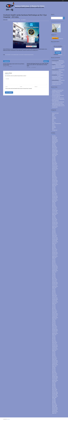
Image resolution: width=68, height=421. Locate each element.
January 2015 (54, 296)
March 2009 (54, 388)
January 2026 (54, 138)
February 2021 (54, 207)
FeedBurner (60, 54)
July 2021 (53, 202)
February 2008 (54, 405)
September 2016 (55, 270)
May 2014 (54, 307)
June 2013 (54, 321)
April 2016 (54, 277)
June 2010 (54, 368)
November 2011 (55, 346)
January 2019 (54, 236)
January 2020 (54, 220)
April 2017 (54, 262)
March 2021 (54, 206)
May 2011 (54, 354)
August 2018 (54, 243)
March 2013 (54, 325)
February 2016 (54, 279)
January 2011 (54, 359)
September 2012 (55, 333)
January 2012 (54, 343)
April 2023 (54, 175)
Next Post (46, 61)
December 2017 (55, 252)
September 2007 (55, 411)
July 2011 (53, 351)
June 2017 (54, 260)
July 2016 (53, 273)
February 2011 (54, 358)
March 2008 (54, 403)
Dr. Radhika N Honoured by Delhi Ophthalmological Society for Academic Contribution (57, 91)
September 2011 (55, 348)
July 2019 (53, 228)
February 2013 (54, 326)
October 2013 (54, 316)
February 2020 (54, 219)
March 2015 (54, 294)
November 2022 (55, 181)
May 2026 (54, 135)
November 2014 (55, 299)
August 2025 (54, 142)
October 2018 (54, 240)
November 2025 (55, 139)
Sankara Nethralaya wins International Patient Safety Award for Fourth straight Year (58, 95)
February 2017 (54, 265)
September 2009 (55, 380)
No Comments (23, 19)
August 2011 (54, 350)
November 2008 (55, 393)
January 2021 (54, 209)
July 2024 (53, 156)
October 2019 (54, 224)
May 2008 (54, 401)
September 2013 (55, 317)
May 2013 (54, 322)
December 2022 (55, 180)
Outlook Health (21, 54)
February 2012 (54, 342)
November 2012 (55, 330)
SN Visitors (54, 127)
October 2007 (54, 410)
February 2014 (54, 311)
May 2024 (54, 159)
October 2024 (54, 152)
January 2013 (54, 328)
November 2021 (55, 197)
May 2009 (54, 385)
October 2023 (54, 167)
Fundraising (54, 118)
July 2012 (53, 335)
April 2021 (54, 205)
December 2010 (55, 360)
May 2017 (54, 261)
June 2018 (54, 245)
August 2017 (54, 257)
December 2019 (55, 222)
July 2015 (53, 288)
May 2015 (54, 291)
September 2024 (55, 154)
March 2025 (54, 146)
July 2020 (53, 215)
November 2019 (55, 223)
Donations (54, 116)
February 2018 (54, 249)
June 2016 (54, 274)
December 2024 (55, 150)
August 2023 (54, 169)
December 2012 (55, 329)
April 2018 (54, 247)
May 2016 (54, 275)
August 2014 (54, 303)
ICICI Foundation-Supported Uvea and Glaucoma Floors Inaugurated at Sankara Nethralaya (58, 99)
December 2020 (55, 210)
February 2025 (54, 147)
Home (63, 0)
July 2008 (53, 398)
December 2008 (55, 392)
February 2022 (54, 193)
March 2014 (54, 309)
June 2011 (54, 352)
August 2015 (54, 287)
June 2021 (54, 203)
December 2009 (55, 376)
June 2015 (54, 290)
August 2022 (54, 185)
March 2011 (54, 356)
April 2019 (54, 232)
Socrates (8, 419)
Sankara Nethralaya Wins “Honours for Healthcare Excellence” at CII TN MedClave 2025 (58, 106)
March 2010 (54, 372)
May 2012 (54, 338)
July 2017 (53, 258)
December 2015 (55, 282)
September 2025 (55, 141)
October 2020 (54, 211)
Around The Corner (55, 113)
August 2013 (54, 318)
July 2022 (53, 186)
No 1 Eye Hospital (7, 54)
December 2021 (55, 196)
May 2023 (54, 173)
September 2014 (55, 301)
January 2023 (54, 179)
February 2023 (54, 177)
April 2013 (54, 324)
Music (53, 119)
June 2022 (54, 188)
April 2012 (54, 339)
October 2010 (54, 363)
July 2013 (53, 320)
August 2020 (54, 214)
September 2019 (55, 226)
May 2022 (54, 189)
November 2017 (55, 253)
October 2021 (54, 198)
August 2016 (54, 271)
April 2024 (54, 160)
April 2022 (54, 190)
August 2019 (54, 227)
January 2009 (54, 390)
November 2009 (55, 377)
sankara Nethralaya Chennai (28, 54)
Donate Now (60, 38)
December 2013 (55, 313)
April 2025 (54, 145)
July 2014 (53, 304)
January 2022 (54, 194)
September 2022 (55, 184)
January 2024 (54, 164)
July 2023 (53, 171)
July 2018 (53, 244)
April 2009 (54, 386)
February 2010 (54, 373)
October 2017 (54, 254)
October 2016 (54, 269)
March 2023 (54, 176)
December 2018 (55, 237)
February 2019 (54, 235)
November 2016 (55, 267)
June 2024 (54, 158)
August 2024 (54, 155)
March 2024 (54, 162)
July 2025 (53, 143)
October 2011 (54, 347)
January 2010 (54, 375)
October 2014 (54, 300)
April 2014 (54, 308)
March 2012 (54, 341)
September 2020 (55, 213)
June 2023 (54, 172)
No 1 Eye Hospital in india (14, 54)
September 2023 (55, 168)
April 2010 (54, 371)
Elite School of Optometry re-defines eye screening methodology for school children (58, 62)
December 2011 (55, 345)
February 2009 (54, 389)
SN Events (54, 126)
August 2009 (54, 381)
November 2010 (55, 362)
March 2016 (54, 278)
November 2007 (55, 409)
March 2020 (54, 218)
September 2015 (55, 286)
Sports (53, 128)
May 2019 (54, 231)
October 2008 (54, 394)
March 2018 (54, 248)
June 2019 (54, 230)
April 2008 (54, 402)
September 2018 (55, 241)
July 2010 (53, 367)
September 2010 (55, 364)
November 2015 (55, 283)
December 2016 (55, 266)
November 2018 (55, 239)
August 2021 (54, 201)
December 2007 (55, 407)
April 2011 (54, 355)
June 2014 (54, 305)
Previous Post (6, 61)
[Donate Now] (56, 31)
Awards (9, 19)
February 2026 (54, 137)
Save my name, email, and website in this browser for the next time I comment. (19, 88)
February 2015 (54, 295)
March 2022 (54, 192)
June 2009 (54, 384)
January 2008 (54, 406)
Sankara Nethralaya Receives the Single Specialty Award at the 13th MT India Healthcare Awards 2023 (37, 64)
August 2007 (54, 413)
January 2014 (54, 312)
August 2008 (54, 397)
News (53, 120)
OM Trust (53, 122)
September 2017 (55, 256)
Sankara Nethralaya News (15, 19)
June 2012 (54, 337)
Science (53, 124)
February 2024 (54, 163)
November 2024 (55, 151)
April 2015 (54, 292)
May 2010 (54, 369)
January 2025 (54, 149)
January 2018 (54, 250)
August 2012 (54, 334)
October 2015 (54, 284)
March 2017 (54, 264)
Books (53, 115)
